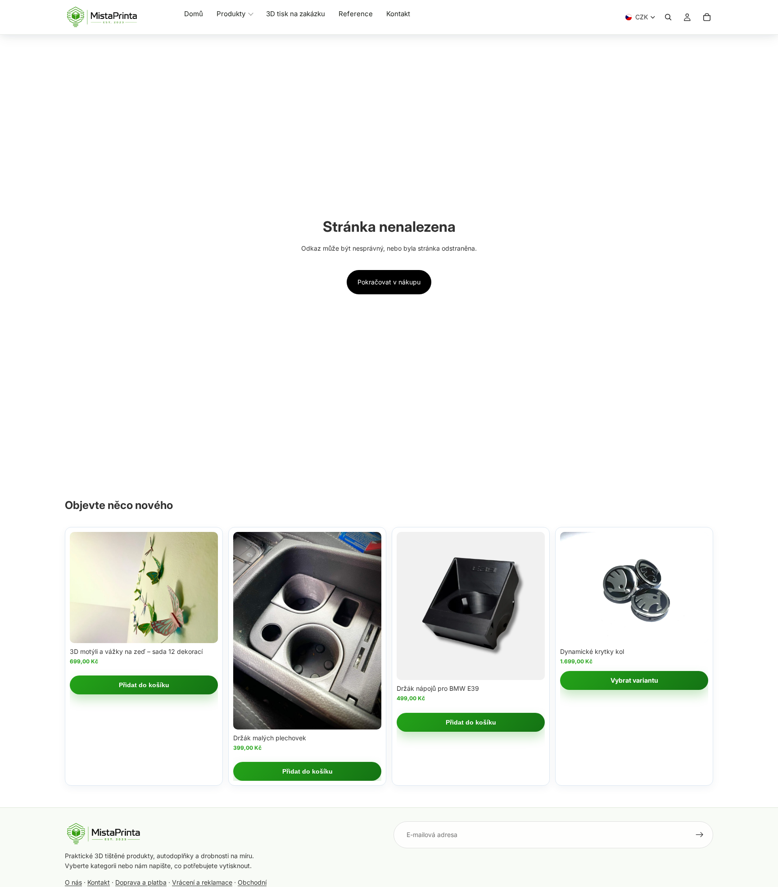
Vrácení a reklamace (202, 882)
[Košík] (707, 17)
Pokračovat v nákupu (389, 282)
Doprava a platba (141, 882)
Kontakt (98, 882)
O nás (73, 882)
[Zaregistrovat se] (699, 834)
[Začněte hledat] (668, 17)
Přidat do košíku (144, 685)
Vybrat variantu (634, 680)
